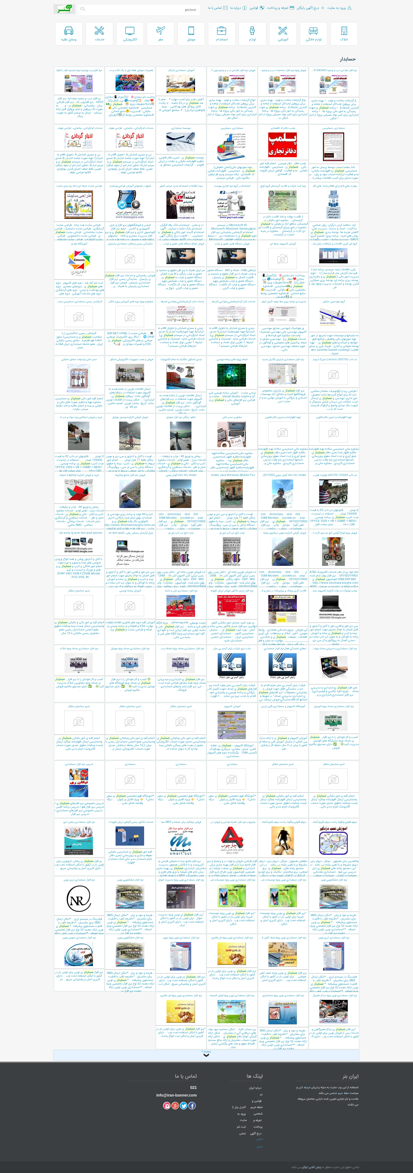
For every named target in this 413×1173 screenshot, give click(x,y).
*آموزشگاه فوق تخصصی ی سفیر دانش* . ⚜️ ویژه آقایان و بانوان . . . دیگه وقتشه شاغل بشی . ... (232, 783)
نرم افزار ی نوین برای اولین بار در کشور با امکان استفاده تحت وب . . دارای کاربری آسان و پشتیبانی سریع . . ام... (79, 959)
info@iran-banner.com (176, 1095)
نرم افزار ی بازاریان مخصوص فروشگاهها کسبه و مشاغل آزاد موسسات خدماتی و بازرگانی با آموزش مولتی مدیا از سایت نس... (283, 380)
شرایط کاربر (304, 1088)
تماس (242, 1133)
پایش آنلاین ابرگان (311, 1167)
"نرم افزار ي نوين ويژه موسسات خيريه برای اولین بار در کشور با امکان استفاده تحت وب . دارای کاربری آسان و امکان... (282, 902)
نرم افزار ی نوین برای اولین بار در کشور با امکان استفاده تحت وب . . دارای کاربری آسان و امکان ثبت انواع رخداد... (232, 958)
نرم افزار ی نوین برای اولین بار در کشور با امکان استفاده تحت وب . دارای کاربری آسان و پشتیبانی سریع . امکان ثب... (181, 961)
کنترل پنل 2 (239, 1107)
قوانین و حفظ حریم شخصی (256, 1107)
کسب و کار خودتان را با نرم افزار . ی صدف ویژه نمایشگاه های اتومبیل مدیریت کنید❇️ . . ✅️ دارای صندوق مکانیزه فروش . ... (334, 727)
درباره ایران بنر (256, 1091)
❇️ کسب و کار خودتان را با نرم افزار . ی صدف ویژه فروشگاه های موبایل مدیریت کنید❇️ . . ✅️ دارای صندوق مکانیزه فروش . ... (130, 669)
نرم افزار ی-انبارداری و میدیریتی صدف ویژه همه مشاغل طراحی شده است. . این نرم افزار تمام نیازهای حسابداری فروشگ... (181, 669)
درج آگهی (255, 1133)
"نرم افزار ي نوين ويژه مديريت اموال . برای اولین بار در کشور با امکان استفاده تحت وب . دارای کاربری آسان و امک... (181, 903)
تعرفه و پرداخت (258, 1123)
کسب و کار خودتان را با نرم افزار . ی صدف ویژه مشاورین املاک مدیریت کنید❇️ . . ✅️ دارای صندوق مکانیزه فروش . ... (79, 669)
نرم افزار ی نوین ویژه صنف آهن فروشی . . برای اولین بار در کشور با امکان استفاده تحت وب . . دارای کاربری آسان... (282, 959)
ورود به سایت (242, 1117)
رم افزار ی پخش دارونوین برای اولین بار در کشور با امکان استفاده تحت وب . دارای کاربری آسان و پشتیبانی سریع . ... (79, 845)
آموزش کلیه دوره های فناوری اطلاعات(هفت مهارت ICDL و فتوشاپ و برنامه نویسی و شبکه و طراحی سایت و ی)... (130, 610)
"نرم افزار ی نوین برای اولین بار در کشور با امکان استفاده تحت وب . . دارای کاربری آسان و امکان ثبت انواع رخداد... (181, 1016)
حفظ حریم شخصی (339, 1093)
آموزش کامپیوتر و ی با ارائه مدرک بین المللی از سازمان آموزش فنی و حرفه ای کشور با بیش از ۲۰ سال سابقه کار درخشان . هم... (283, 727)
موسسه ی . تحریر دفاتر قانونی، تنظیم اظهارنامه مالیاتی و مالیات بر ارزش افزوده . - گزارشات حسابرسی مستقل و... (181, 146)
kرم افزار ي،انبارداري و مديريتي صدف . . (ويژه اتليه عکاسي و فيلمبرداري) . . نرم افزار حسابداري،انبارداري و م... (334, 672)
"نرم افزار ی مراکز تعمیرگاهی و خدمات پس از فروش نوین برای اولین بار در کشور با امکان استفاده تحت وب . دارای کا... (334, 1016)
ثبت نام (241, 1126)
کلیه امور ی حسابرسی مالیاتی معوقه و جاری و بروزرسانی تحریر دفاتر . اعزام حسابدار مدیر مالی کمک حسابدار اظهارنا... (129, 842)
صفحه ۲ (206, 1052)
